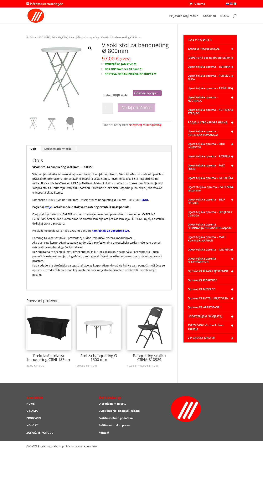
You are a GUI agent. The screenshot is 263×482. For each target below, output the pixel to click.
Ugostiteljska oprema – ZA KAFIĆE (210, 178)
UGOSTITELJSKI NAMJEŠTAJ (53, 37)
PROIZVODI (33, 418)
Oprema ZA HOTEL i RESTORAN (208, 298)
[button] (89, 48)
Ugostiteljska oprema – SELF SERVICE (206, 201)
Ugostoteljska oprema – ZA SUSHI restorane (210, 188)
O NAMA (32, 411)
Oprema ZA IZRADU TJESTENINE (208, 271)
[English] (231, 3)
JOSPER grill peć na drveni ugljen (209, 57)
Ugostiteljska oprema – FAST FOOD (206, 167)
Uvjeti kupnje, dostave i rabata (119, 411)
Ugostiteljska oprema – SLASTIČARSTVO (203, 260)
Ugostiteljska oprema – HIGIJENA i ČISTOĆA (210, 213)
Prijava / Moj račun (184, 16)
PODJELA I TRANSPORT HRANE (207, 122)
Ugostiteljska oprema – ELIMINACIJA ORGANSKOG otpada (210, 226)
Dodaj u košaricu (136, 107)
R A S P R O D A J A (199, 39)
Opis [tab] (33, 148)
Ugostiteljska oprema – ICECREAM (210, 249)
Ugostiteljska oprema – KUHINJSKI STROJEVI (210, 111)
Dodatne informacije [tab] (57, 148)
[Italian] (235, 3)
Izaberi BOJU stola (115, 95)
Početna (31, 37)
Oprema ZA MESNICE (201, 289)
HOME (30, 403)
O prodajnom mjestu (112, 403)
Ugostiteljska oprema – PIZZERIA (209, 156)
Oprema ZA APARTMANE (203, 307)
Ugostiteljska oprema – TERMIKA (209, 66)
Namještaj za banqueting (84, 37)
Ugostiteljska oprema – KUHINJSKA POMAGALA (203, 133)
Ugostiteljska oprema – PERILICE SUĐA (209, 77)
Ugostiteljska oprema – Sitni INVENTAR (206, 145)
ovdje (48, 207)
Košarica (209, 16)
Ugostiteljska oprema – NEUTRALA (203, 99)
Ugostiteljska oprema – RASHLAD (209, 88)
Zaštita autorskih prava (114, 425)
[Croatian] (227, 3)
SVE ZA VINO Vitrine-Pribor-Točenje (206, 327)
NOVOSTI (32, 425)
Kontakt (104, 432)
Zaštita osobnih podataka (116, 418)
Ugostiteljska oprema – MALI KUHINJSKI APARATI (206, 238)
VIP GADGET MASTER (201, 338)
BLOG (224, 16)
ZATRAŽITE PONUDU (40, 432)
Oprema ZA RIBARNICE (202, 280)
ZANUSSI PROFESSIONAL (203, 48)
